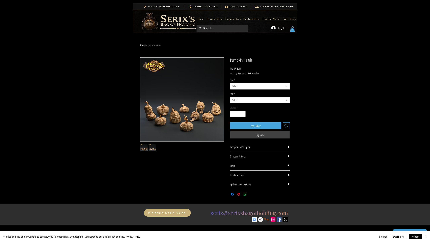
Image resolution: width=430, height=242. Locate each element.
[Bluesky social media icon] (254, 219)
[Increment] (243, 114)
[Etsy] (266, 219)
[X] (285, 219)
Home (142, 45)
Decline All (398, 236)
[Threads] (260, 219)
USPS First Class (253, 73)
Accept (415, 236)
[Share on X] (251, 194)
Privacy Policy (132, 236)
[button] (292, 29)
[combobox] (260, 86)
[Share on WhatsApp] (245, 194)
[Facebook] (279, 219)
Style (232, 93)
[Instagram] (273, 219)
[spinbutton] (238, 114)
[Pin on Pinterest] (239, 194)
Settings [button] (383, 236)
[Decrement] (233, 114)
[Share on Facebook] (232, 194)
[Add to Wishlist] (286, 125)
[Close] (426, 236)
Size (232, 80)
